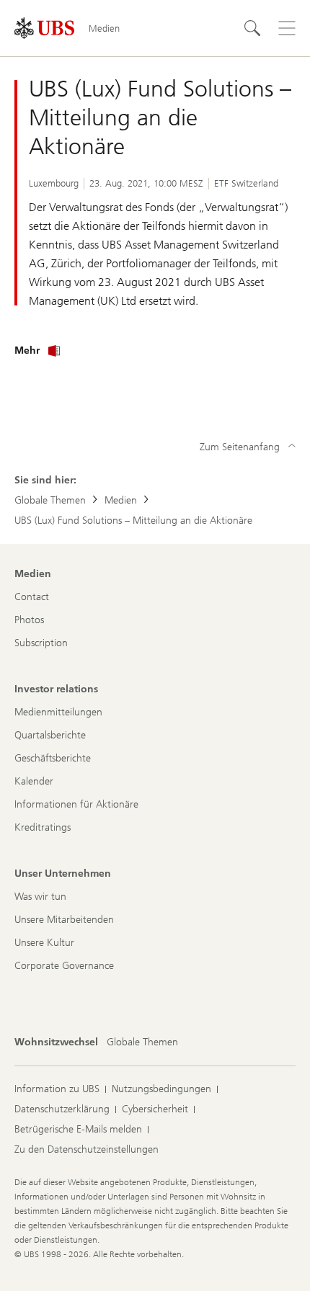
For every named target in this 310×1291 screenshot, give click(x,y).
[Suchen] (252, 28)
